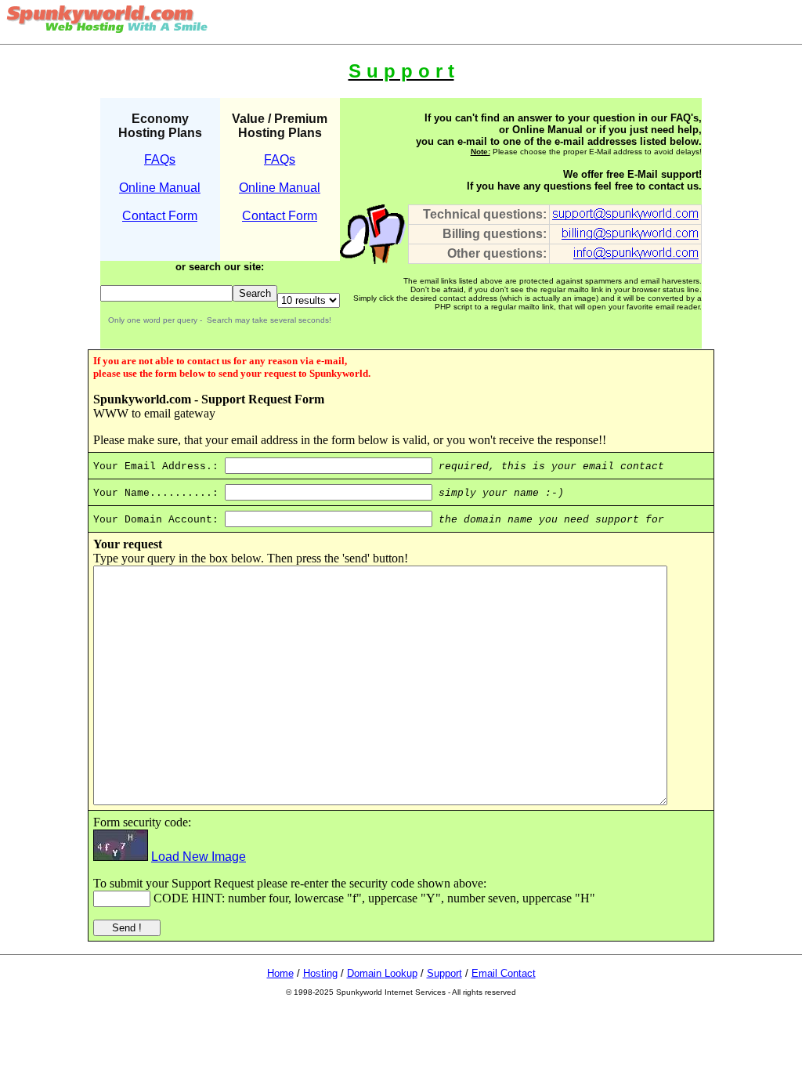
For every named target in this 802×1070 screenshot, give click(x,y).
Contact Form (159, 215)
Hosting (320, 973)
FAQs (159, 159)
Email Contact (503, 973)
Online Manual (159, 187)
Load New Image (198, 856)
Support (444, 973)
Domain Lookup (382, 973)
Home (280, 973)
